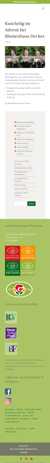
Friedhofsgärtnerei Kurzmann (21, 179)
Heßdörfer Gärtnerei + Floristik (25, 152)
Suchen (31, 204)
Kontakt (23, 452)
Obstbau (34, 419)
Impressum (9, 428)
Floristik (30, 412)
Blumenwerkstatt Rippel (25, 122)
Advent (8, 42)
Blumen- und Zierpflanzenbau (29, 409)
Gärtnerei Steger (23, 147)
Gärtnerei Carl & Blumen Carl (26, 134)
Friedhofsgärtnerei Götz (23, 168)
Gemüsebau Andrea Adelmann (21, 194)
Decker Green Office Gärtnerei (21, 162)
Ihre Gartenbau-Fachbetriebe (23, 449)
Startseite (23, 446)
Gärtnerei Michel (20, 189)
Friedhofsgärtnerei (13, 415)
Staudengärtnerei (12, 422)
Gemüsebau (25, 419)
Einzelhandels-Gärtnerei (15, 412)
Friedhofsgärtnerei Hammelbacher (21, 173)
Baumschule (10, 409)
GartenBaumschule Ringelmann (24, 127)
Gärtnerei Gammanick (25, 139)
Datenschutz (21, 428)
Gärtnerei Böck (19, 185)
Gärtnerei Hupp (23, 143)
